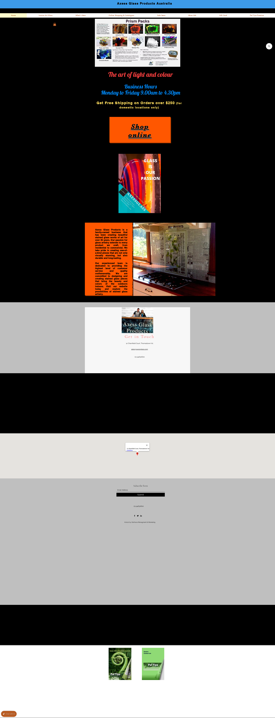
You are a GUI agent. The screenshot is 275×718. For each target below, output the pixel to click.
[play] (201, 292)
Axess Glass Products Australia (144, 3)
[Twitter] (138, 516)
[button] (54, 24)
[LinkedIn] (141, 516)
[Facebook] (135, 516)
